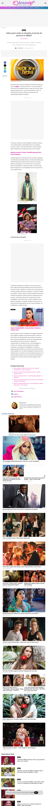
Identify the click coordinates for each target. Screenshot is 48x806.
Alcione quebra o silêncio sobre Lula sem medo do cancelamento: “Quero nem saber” (26, 369)
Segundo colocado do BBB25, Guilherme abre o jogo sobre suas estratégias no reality (30, 771)
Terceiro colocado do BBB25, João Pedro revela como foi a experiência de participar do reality (30, 782)
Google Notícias (17, 396)
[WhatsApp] (5, 68)
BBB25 (5, 27)
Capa (2, 27)
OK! (36, 792)
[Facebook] (5, 62)
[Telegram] (5, 71)
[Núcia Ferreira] (16, 48)
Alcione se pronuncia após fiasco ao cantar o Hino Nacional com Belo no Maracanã (28, 380)
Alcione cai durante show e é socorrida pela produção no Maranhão (28, 376)
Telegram (15, 394)
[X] (5, 65)
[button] (42, 3)
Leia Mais (32, 792)
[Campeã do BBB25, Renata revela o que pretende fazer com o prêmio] (8, 760)
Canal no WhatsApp (18, 391)
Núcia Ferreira (20, 48)
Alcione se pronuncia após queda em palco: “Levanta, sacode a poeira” (27, 372)
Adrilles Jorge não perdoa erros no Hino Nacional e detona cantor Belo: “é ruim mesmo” (28, 384)
